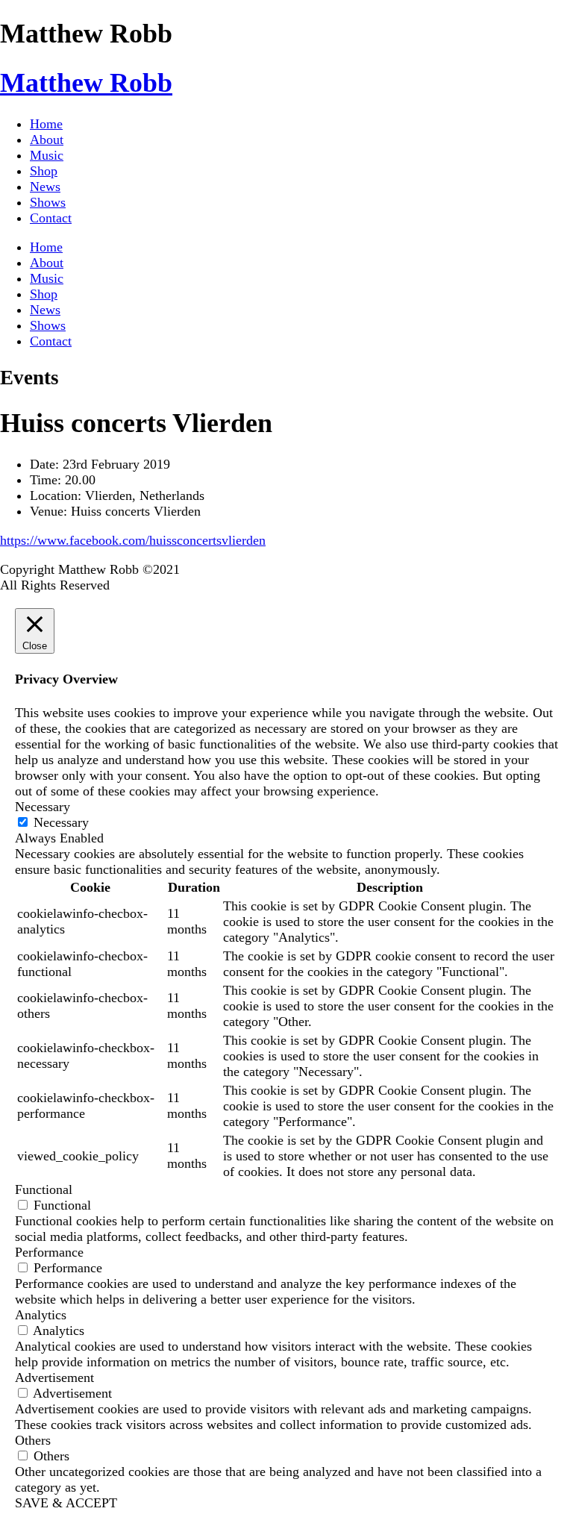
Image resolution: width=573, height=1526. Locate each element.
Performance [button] (49, 1252)
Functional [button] (43, 1189)
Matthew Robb (86, 83)
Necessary (61, 822)
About (46, 139)
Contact (51, 217)
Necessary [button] (42, 806)
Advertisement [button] (54, 1377)
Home (46, 123)
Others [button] (33, 1440)
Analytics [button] (40, 1314)
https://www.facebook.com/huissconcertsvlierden (133, 540)
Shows (48, 202)
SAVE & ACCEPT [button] (66, 1502)
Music (46, 155)
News (45, 186)
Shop (43, 170)
